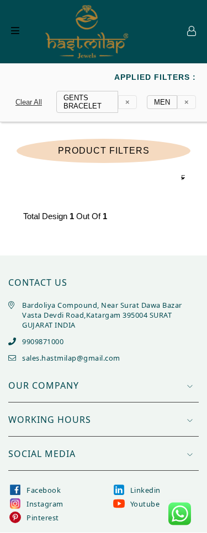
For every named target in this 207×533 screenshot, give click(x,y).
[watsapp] (179, 513)
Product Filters (104, 150)
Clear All (28, 102)
